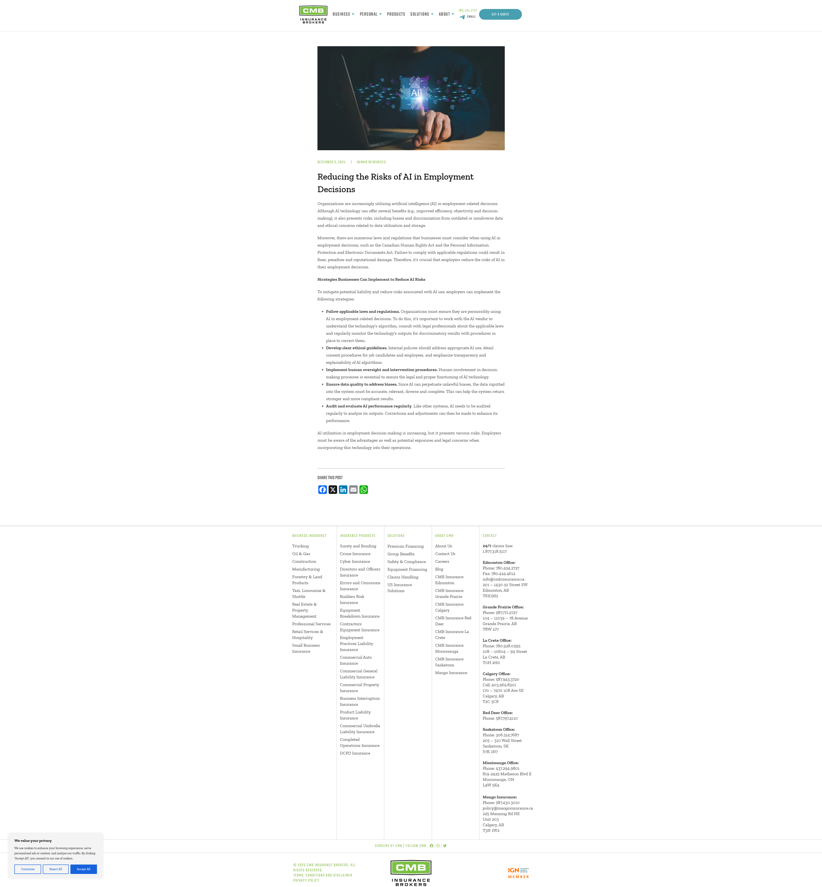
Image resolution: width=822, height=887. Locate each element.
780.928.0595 (508, 645)
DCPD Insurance (355, 753)
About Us (443, 545)
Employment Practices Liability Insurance (356, 643)
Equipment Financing (407, 569)
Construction (304, 561)
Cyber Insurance (355, 561)
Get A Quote (500, 14)
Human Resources (371, 162)
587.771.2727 (506, 612)
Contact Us (445, 553)
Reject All (55, 869)
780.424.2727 (468, 10)
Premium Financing (405, 546)
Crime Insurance (355, 553)
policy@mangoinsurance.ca (508, 808)
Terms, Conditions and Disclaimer (323, 875)
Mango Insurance (451, 672)
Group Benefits (401, 553)
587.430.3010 (508, 802)
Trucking (300, 545)
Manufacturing (306, 569)
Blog (439, 569)
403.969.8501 (503, 684)
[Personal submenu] (380, 14)
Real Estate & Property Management (304, 610)
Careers (442, 561)
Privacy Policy (306, 881)
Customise (28, 869)
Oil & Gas (301, 553)
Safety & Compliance (406, 561)
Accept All (83, 869)
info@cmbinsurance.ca (503, 579)
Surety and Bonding (358, 545)
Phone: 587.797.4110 (500, 718)
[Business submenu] (352, 14)
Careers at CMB (388, 846)
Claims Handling (402, 576)
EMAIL (471, 17)
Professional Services (311, 623)
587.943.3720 (507, 679)
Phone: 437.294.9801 (501, 768)
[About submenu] (452, 14)
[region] (56, 856)
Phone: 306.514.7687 (501, 734)
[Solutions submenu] (432, 14)
